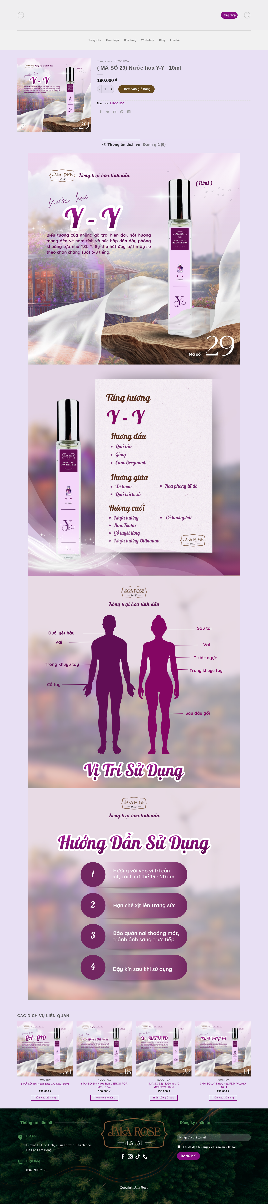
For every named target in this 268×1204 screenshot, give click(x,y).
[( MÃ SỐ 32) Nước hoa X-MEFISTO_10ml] (163, 1048)
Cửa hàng (130, 40)
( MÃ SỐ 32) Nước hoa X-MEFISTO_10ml (164, 1085)
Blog (162, 40)
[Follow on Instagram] (130, 1157)
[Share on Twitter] (107, 112)
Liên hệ (175, 40)
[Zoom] (22, 127)
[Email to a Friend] (114, 112)
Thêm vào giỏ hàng (136, 89)
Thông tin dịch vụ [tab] (123, 144)
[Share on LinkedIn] (129, 112)
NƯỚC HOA (121, 61)
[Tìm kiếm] (247, 15)
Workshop (147, 40)
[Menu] (21, 15)
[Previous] (24, 1053)
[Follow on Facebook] (122, 1157)
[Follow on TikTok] (137, 1157)
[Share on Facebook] (100, 112)
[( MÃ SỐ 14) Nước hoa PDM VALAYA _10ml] (223, 1048)
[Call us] (145, 1157)
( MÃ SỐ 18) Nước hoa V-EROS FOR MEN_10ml (104, 1085)
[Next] (243, 1053)
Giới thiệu (112, 40)
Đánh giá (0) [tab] (154, 144)
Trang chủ (94, 40)
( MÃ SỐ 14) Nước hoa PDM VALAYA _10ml (223, 1085)
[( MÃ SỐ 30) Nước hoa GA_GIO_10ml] (45, 1048)
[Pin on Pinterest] (122, 112)
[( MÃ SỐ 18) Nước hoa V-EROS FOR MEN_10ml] (104, 1048)
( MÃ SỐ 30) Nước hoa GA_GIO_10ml (45, 1083)
